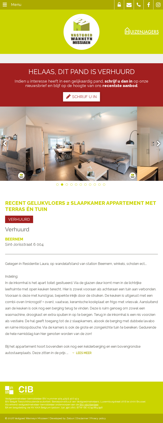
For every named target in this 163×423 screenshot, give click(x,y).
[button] (119, 5)
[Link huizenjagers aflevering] (142, 30)
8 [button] (91, 185)
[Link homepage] (81, 32)
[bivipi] (9, 390)
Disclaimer (82, 418)
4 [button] (72, 185)
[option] (81, 144)
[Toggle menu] (5, 5)
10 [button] (100, 185)
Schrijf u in (84, 96)
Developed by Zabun (62, 418)
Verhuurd (19, 219)
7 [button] (86, 185)
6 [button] (81, 185)
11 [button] (105, 185)
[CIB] (26, 390)
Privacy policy (98, 418)
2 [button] (63, 185)
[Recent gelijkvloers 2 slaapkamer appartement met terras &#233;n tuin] (81, 144)
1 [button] (58, 185)
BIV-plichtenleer (89, 404)
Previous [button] (6, 144)
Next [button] (156, 144)
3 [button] (67, 185)
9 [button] (95, 185)
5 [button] (77, 185)
